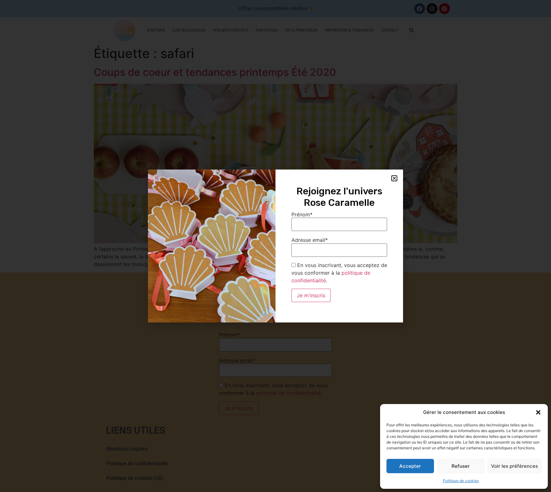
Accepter (410, 466)
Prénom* (301, 214)
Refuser (461, 466)
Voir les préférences (514, 466)
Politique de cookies (461, 480)
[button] (538, 412)
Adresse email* (309, 239)
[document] (275, 246)
